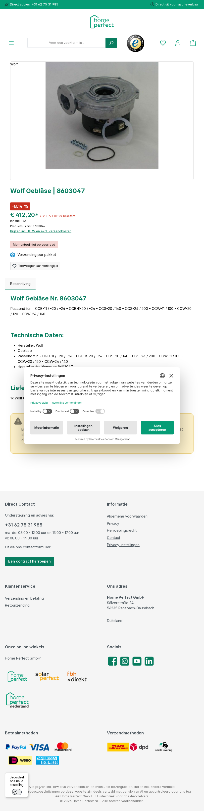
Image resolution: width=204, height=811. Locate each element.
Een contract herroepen (29, 561)
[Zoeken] (111, 43)
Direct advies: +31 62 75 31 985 (34, 4)
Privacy (113, 523)
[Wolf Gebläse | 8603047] (102, 115)
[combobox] (66, 43)
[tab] (20, 284)
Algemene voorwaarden (127, 516)
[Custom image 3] (77, 676)
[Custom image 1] (17, 676)
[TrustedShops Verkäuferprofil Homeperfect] (135, 42)
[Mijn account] (178, 43)
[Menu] (11, 43)
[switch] (17, 792)
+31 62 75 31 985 (23, 524)
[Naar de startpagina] (102, 22)
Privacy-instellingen (123, 545)
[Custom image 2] (47, 676)
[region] (102, 120)
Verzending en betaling (24, 598)
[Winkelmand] (193, 43)
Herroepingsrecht (122, 530)
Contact (113, 537)
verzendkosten (78, 787)
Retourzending (17, 605)
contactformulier (36, 547)
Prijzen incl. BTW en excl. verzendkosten (40, 231)
